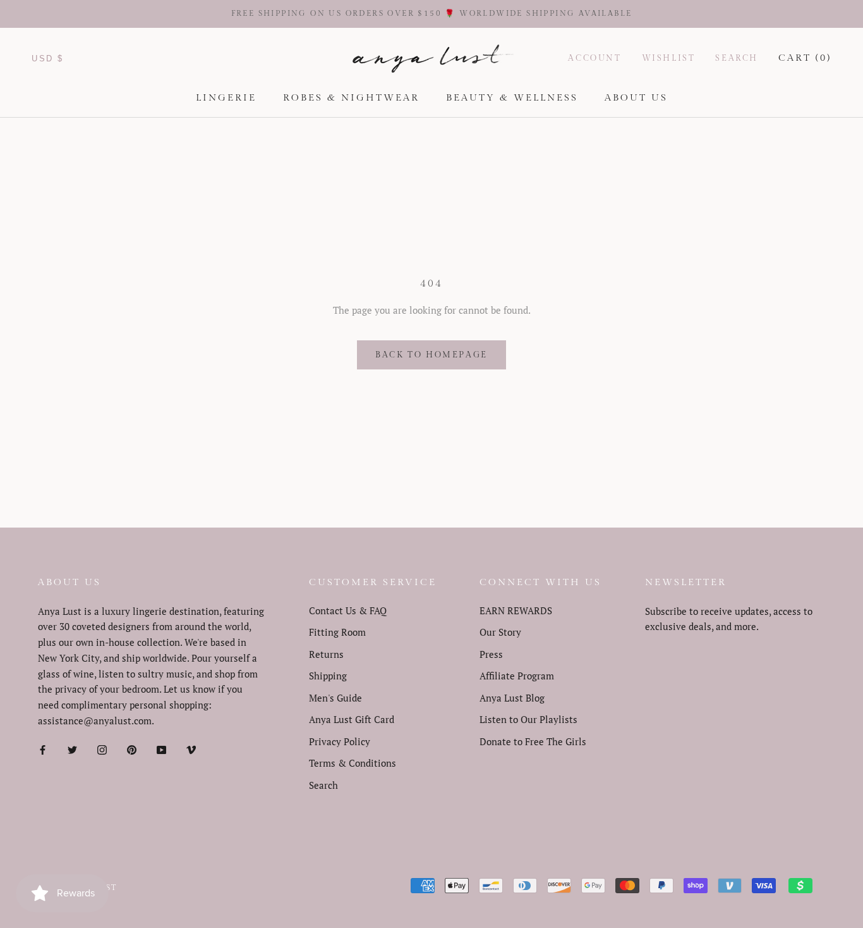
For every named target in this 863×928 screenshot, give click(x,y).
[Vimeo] (191, 749)
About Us (636, 97)
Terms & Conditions (352, 763)
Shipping (328, 675)
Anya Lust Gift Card (351, 719)
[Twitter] (72, 749)
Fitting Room (337, 632)
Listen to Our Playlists (528, 719)
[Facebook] (42, 749)
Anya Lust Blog (512, 697)
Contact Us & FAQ (348, 610)
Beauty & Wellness (512, 97)
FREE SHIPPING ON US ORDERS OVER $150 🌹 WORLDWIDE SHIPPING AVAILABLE (431, 13)
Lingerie (226, 97)
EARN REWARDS (516, 610)
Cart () (804, 58)
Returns (326, 654)
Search (736, 58)
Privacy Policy (339, 741)
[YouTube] (161, 749)
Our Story (500, 632)
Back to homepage (431, 355)
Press (491, 654)
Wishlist (669, 58)
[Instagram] (102, 749)
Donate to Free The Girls (533, 741)
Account (594, 58)
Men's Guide (335, 697)
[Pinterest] (131, 749)
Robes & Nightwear (351, 97)
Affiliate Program (517, 675)
